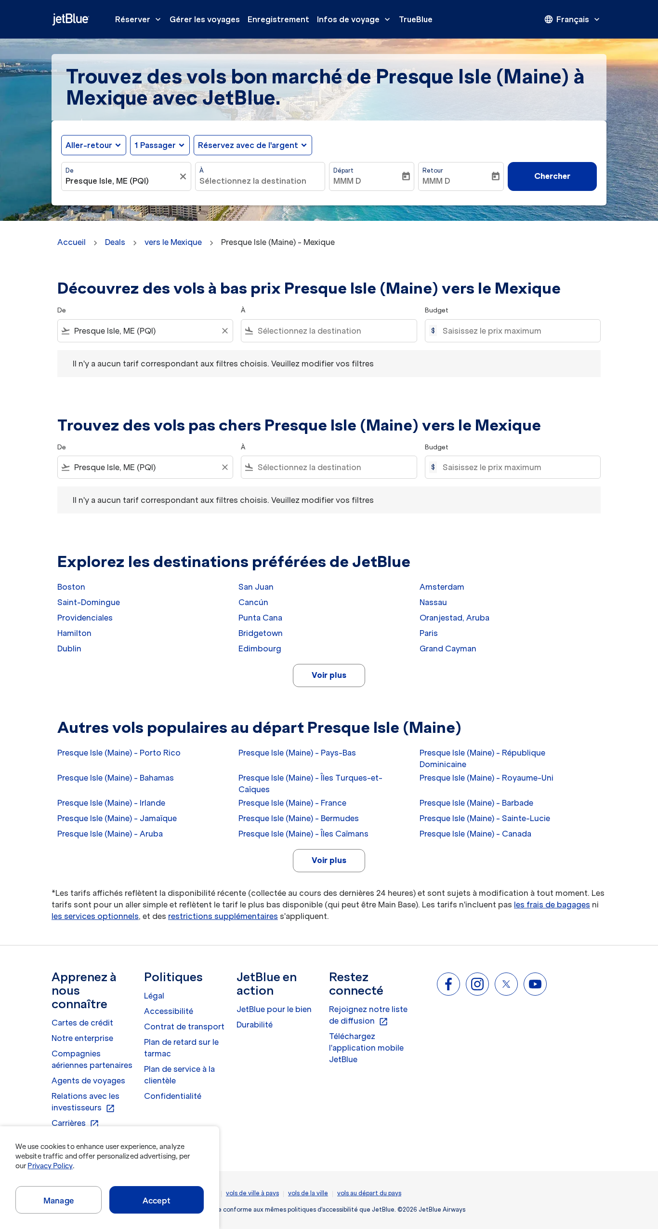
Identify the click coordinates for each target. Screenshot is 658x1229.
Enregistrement (278, 19)
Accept (157, 1200)
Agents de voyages (88, 1080)
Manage (58, 1200)
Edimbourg (259, 648)
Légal (154, 995)
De (70, 170)
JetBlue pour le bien (274, 1009)
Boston (71, 587)
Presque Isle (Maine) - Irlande (111, 803)
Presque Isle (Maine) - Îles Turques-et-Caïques (310, 783)
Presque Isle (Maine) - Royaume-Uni (486, 778)
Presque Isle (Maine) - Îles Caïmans (303, 833)
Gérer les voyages (205, 19)
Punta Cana (260, 617)
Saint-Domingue (88, 602)
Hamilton (74, 633)
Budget (436, 310)
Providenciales (85, 617)
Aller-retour (89, 145)
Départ (343, 170)
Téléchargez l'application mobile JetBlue (366, 1047)
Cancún (253, 602)
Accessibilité (168, 1011)
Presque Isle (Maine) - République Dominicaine (482, 758)
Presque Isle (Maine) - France (292, 803)
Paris (429, 633)
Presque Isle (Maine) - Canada (475, 833)
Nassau (433, 602)
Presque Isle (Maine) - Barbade (476, 803)
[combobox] (121, 181)
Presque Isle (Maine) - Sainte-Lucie (485, 818)
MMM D (347, 181)
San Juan (256, 587)
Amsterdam (442, 587)
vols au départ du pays (369, 1193)
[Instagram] (477, 984)
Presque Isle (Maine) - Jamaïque (117, 818)
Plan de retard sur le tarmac (181, 1047)
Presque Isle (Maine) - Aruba (110, 833)
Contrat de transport (184, 1026)
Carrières (75, 1123)
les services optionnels (95, 916)
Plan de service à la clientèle (179, 1074)
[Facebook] (448, 984)
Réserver (139, 19)
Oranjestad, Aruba (454, 617)
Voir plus (329, 675)
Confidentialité (172, 1096)
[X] (506, 984)
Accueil (71, 242)
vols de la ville (308, 1193)
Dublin (69, 648)
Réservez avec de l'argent (248, 145)
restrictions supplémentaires (223, 916)
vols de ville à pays (252, 1193)
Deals (115, 242)
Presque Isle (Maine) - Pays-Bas (297, 752)
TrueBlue (416, 19)
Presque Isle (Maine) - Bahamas (115, 778)
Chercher (552, 176)
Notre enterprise (82, 1038)
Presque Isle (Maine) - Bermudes (298, 818)
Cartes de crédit (82, 1022)
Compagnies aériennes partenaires (92, 1059)
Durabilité (255, 1024)
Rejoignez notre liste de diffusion (368, 1015)
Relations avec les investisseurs (85, 1102)
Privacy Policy (49, 1165)
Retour (432, 170)
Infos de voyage (354, 19)
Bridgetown (260, 633)
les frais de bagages (552, 904)
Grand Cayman (448, 648)
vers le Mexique (173, 242)
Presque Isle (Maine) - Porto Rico (119, 752)
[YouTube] (535, 984)
